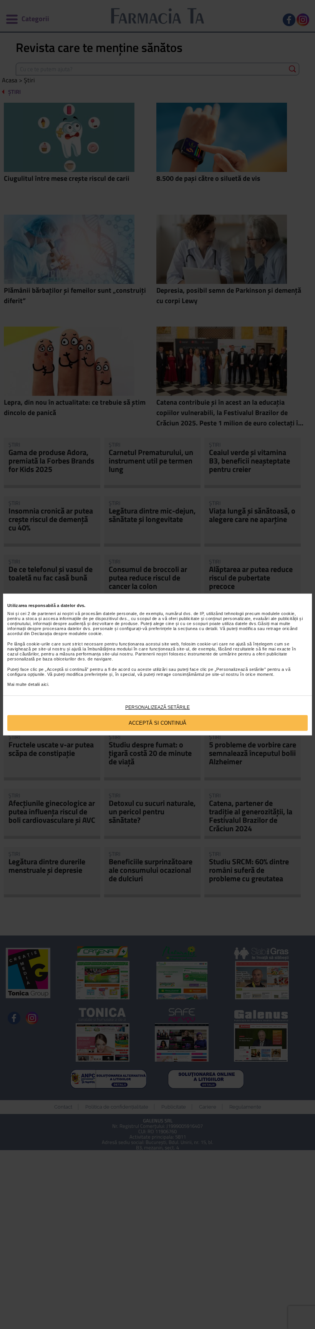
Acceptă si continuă (157, 723)
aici (44, 684)
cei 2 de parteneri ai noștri (47, 613)
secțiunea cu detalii (197, 628)
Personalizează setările (157, 707)
